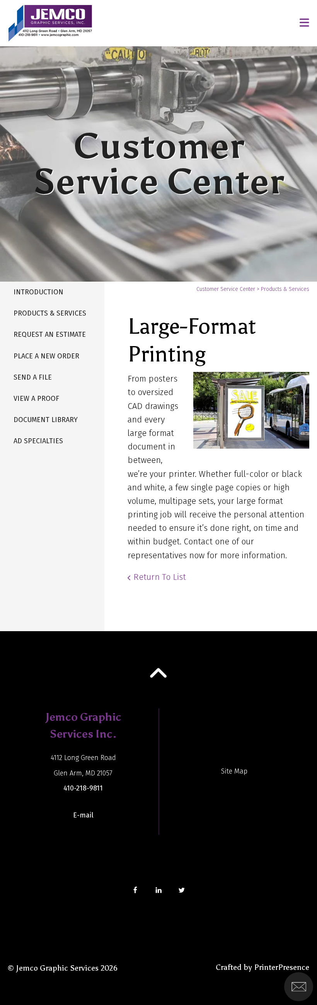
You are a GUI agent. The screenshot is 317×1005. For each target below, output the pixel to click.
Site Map (234, 771)
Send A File (33, 377)
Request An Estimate (50, 334)
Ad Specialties (38, 441)
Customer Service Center (225, 289)
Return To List (159, 577)
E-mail (83, 815)
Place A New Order (46, 356)
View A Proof (36, 398)
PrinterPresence (281, 967)
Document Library (46, 420)
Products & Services (50, 313)
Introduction (38, 292)
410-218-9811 (83, 788)
